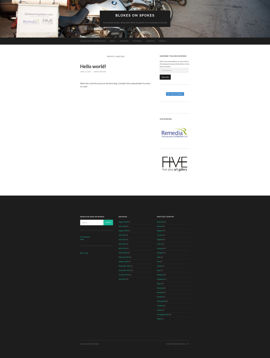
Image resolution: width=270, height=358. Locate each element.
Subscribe (165, 77)
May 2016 (122, 244)
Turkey (159, 310)
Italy (158, 270)
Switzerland (161, 301)
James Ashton (100, 72)
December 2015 (124, 266)
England (160, 239)
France (159, 244)
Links (82, 239)
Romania (160, 292)
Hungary (160, 253)
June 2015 (122, 279)
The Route (150, 41)
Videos (112, 41)
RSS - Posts (84, 253)
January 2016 (123, 261)
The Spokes (137, 41)
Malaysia (160, 275)
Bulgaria (160, 231)
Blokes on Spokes (135, 15)
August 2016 (123, 231)
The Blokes (124, 41)
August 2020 (123, 222)
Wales (159, 319)
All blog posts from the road (93, 41)
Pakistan (160, 288)
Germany (160, 248)
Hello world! (93, 66)
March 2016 (123, 253)
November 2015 (125, 270)
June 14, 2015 (85, 72)
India (159, 257)
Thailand (160, 306)
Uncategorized (162, 314)
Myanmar (160, 279)
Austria (159, 226)
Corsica (160, 235)
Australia (160, 222)
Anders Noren (179, 344)
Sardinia (160, 297)
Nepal (159, 283)
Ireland (159, 266)
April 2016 (122, 248)
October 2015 (124, 275)
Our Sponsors (85, 237)
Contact (162, 41)
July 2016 (122, 235)
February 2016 (124, 257)
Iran (158, 261)
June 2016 (122, 239)
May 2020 (122, 226)
